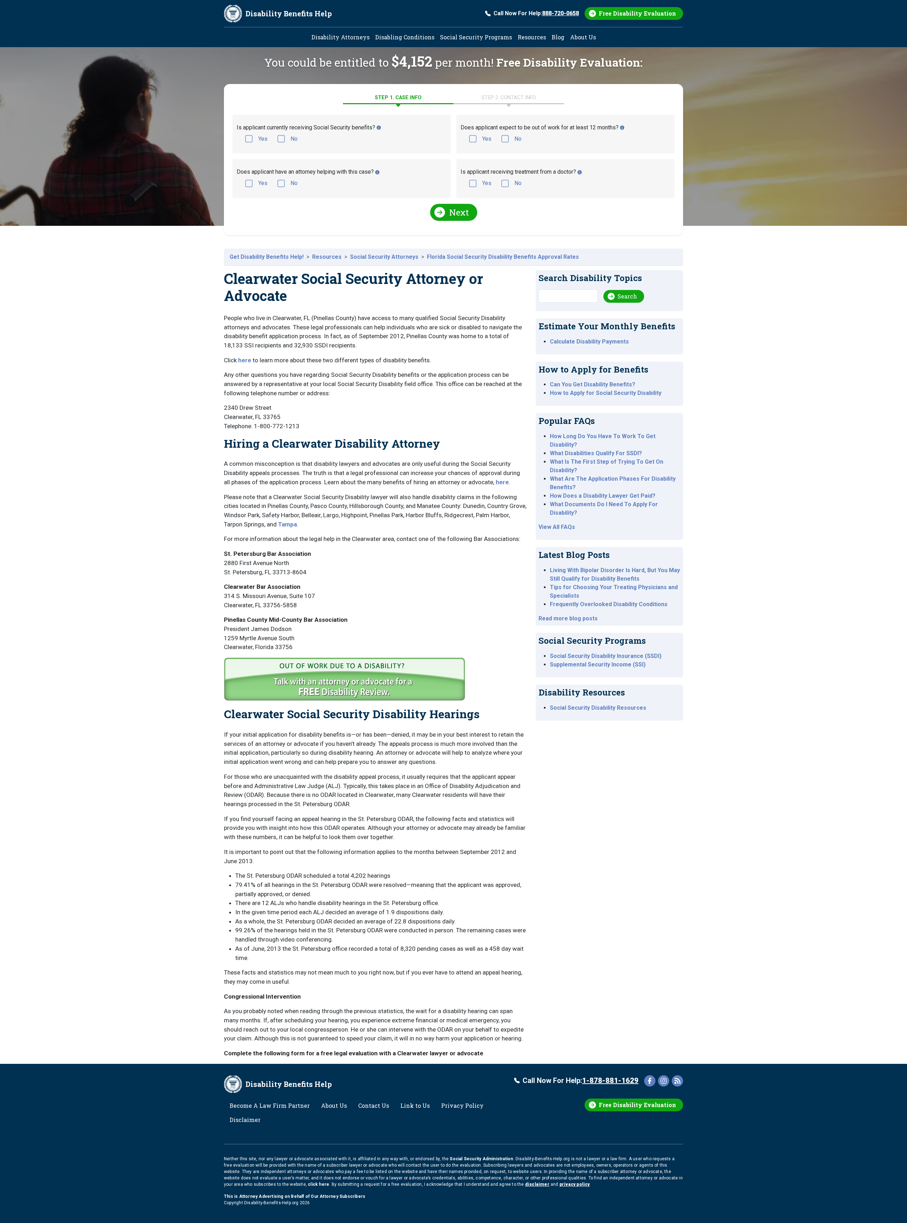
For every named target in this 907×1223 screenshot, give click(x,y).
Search (627, 296)
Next (459, 212)
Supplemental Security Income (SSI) (598, 664)
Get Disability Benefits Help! (267, 256)
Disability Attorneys (340, 37)
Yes (262, 138)
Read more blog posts (568, 618)
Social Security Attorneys (384, 256)
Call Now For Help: (536, 13)
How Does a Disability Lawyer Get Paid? (602, 495)
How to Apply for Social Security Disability (605, 393)
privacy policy (574, 1184)
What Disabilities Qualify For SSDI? (596, 453)
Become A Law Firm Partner (270, 1105)
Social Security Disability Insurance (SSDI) (605, 656)
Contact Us (373, 1105)
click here (318, 1184)
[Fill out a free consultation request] (346, 682)
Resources (532, 37)
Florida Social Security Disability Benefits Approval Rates (503, 256)
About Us (583, 37)
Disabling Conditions (404, 37)
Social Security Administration (481, 1158)
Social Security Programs (476, 37)
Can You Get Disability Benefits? (592, 384)
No (294, 138)
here (244, 360)
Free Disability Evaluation (637, 13)
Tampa (287, 524)
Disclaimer (245, 1119)
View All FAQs (557, 527)
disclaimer (537, 1184)
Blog (558, 37)
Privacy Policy (462, 1105)
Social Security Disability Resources (598, 707)
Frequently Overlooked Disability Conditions (608, 604)
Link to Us (415, 1105)
